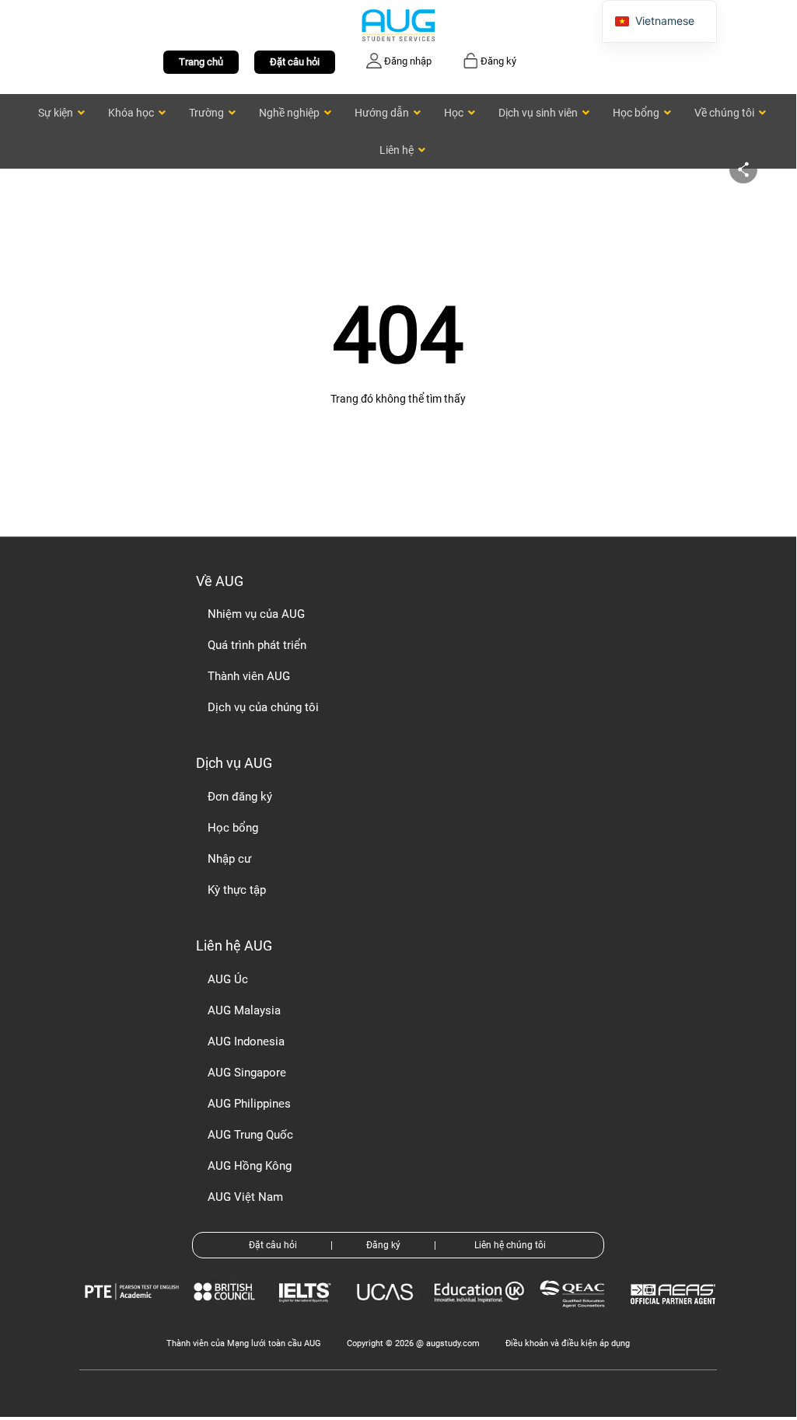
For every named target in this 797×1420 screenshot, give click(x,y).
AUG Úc (228, 979)
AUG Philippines (249, 1104)
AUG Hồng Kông (250, 1166)
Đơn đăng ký (240, 797)
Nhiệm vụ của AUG (256, 614)
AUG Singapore (247, 1073)
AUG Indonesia (246, 1041)
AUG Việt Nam (245, 1197)
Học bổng (233, 828)
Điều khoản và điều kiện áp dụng (567, 1343)
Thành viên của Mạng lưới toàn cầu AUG (243, 1343)
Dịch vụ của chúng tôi (263, 707)
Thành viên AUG (249, 676)
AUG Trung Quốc (250, 1135)
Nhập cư (229, 859)
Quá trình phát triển (257, 645)
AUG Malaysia (244, 1010)
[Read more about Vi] (398, 24)
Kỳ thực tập (237, 890)
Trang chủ (201, 62)
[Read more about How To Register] (675, 1315)
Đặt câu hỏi (295, 62)
